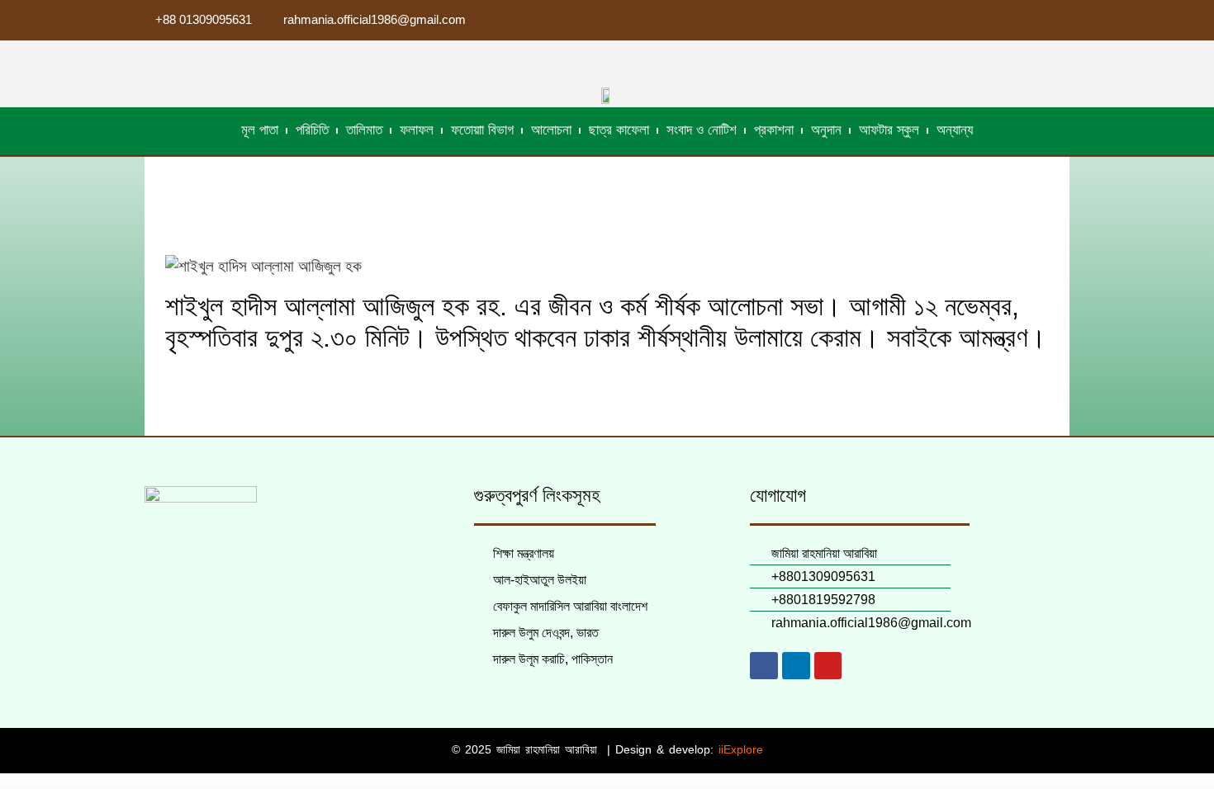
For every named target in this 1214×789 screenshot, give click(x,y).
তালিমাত (364, 130)
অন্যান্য (955, 130)
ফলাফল (417, 130)
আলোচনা (551, 130)
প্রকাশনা (774, 130)
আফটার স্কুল (889, 130)
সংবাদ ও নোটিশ (701, 130)
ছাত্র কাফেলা (619, 130)
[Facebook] (764, 666)
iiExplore (740, 749)
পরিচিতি (312, 130)
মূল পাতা (259, 130)
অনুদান (826, 130)
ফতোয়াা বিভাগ (482, 130)
